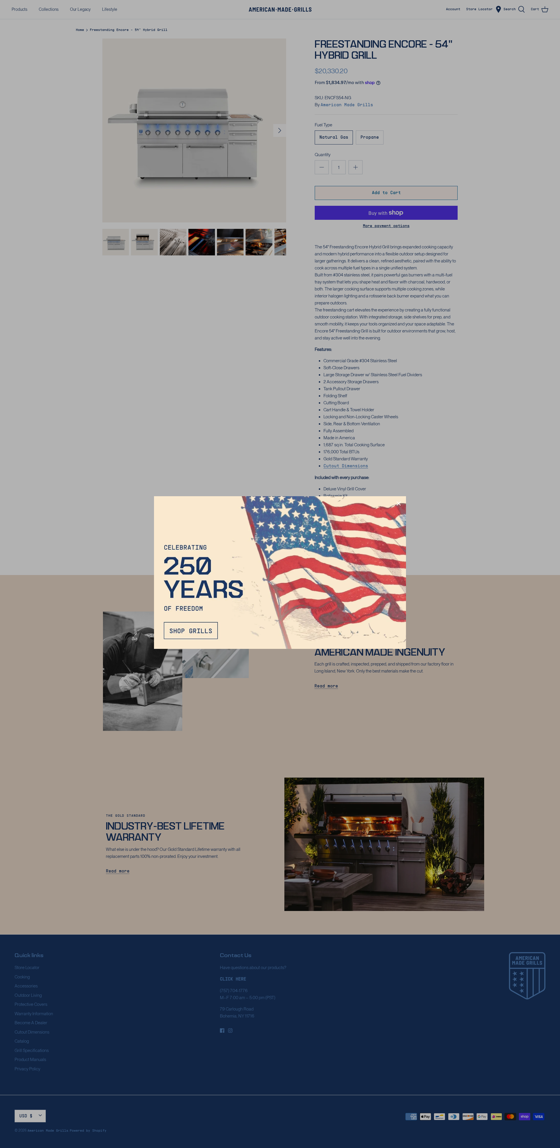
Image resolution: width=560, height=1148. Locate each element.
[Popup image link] (280, 572)
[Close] (398, 503)
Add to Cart (386, 193)
